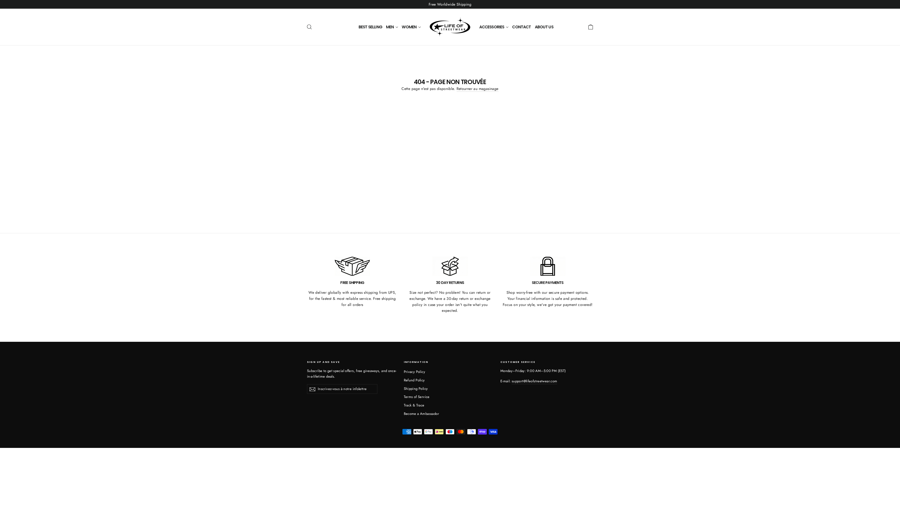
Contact (521, 27)
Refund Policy (414, 380)
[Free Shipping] (352, 266)
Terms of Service (417, 396)
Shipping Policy (416, 388)
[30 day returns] (450, 266)
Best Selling (370, 27)
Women (409, 27)
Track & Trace (414, 405)
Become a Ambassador (421, 413)
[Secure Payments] (547, 266)
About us (544, 27)
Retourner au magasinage (478, 88)
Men (390, 27)
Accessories (492, 27)
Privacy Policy (414, 371)
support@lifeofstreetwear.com (534, 381)
